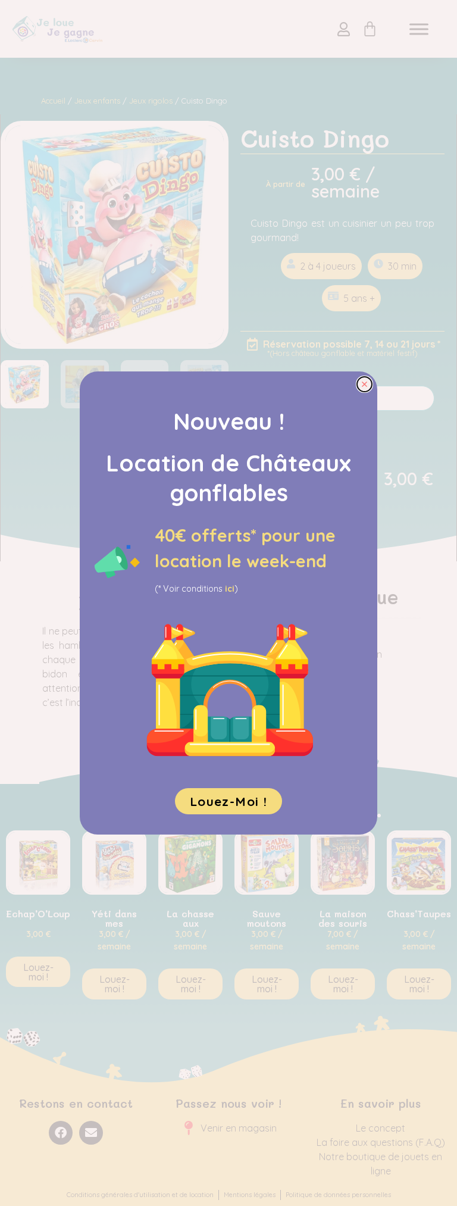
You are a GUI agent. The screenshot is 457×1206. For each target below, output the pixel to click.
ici (229, 588)
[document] (228, 603)
